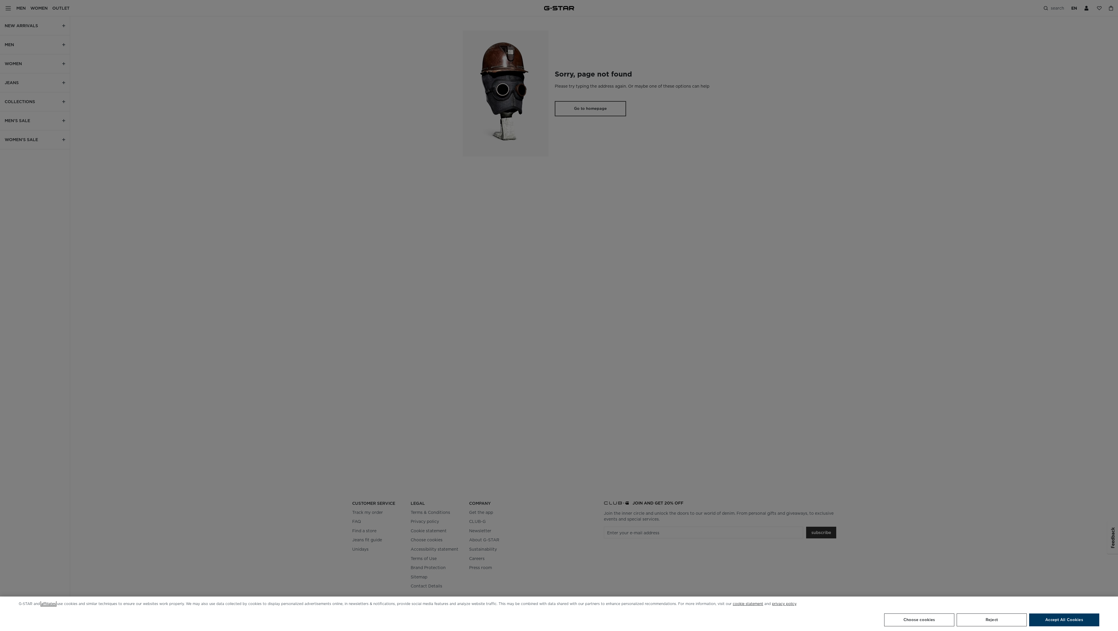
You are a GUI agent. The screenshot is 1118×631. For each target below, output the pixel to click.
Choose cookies (919, 620)
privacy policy (784, 603)
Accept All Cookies (1064, 620)
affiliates (48, 603)
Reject (992, 620)
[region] (559, 614)
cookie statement (748, 603)
